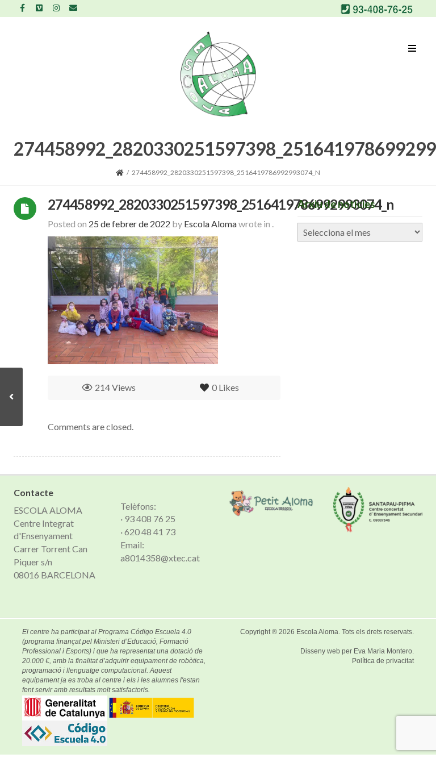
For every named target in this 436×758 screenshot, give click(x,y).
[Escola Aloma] (218, 73)
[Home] (120, 172)
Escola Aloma (317, 632)
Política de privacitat (383, 661)
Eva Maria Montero (383, 651)
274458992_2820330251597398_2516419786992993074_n (220, 204)
